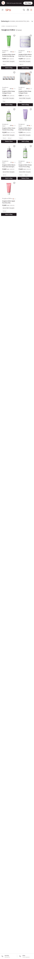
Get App (28, 3)
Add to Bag (8, 68)
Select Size (9, 141)
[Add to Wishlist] (14, 35)
